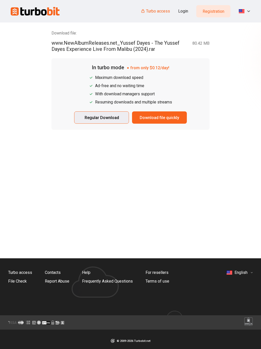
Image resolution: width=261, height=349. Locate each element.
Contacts (53, 272)
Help (86, 272)
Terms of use (157, 281)
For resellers (157, 272)
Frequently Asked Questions (107, 281)
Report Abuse (57, 281)
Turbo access (158, 11)
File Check (17, 281)
